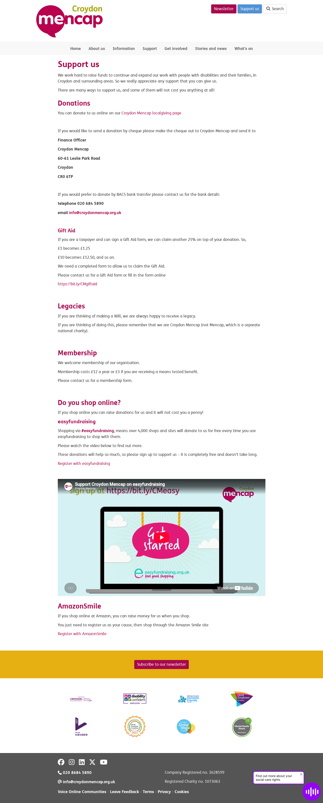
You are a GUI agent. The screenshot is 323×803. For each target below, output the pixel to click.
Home (75, 48)
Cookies (182, 791)
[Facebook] (61, 762)
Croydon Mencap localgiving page (151, 113)
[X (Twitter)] (92, 762)
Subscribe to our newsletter (161, 664)
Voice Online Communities (82, 791)
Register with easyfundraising (84, 463)
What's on (243, 48)
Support (150, 48)
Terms (148, 791)
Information (124, 48)
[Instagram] (71, 762)
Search (277, 8)
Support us (249, 8)
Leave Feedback (124, 791)
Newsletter (224, 8)
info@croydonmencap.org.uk (95, 212)
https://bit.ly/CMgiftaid (77, 284)
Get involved (176, 48)
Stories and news (211, 48)
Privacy (164, 791)
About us (97, 48)
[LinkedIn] (82, 762)
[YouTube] (103, 762)
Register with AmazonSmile (82, 633)
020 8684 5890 (77, 772)
